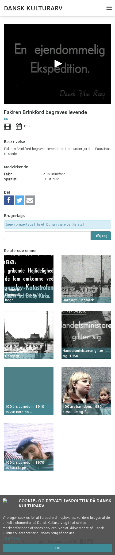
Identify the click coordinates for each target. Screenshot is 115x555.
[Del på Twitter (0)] (19, 200)
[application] (57, 64)
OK (57, 547)
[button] (57, 64)
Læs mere (11, 538)
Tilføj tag (101, 235)
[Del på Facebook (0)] (9, 200)
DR (6, 118)
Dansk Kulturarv (33, 7)
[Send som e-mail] (30, 200)
